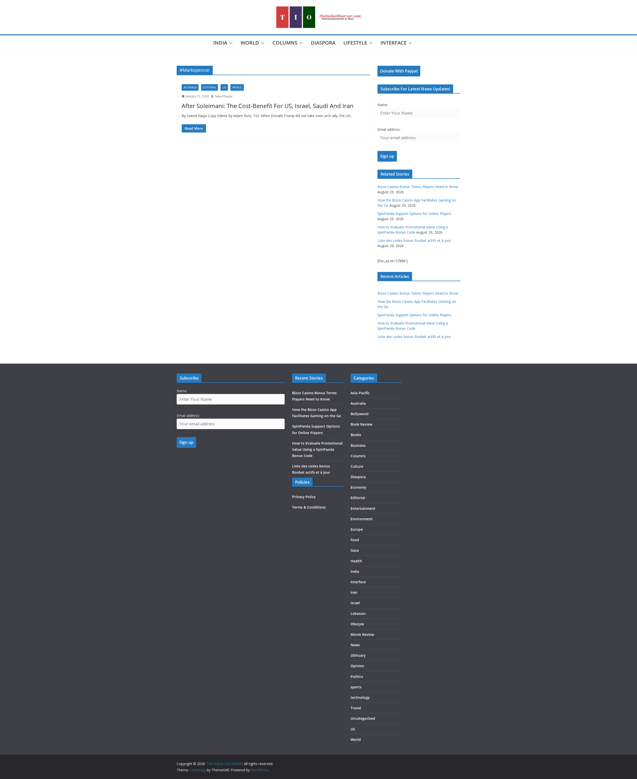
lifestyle (355, 42)
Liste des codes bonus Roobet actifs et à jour (414, 240)
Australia (190, 87)
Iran (354, 592)
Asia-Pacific (360, 392)
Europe (357, 529)
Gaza (355, 550)
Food (355, 539)
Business (358, 445)
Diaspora (323, 42)
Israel (355, 602)
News (355, 645)
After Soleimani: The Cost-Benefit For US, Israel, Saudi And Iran (268, 106)
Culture (357, 466)
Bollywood (360, 413)
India (220, 42)
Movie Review (362, 634)
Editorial (209, 87)
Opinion (357, 665)
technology (360, 697)
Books (356, 434)
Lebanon (358, 613)
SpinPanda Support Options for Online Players (414, 213)
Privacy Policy (304, 496)
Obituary (358, 655)
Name (382, 104)
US (224, 87)
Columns (284, 42)
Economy (358, 487)
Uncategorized (363, 718)
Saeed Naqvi (223, 96)
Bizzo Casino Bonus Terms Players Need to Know (417, 186)
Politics (357, 676)
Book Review (361, 424)
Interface (393, 42)
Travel (356, 708)
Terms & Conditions (309, 507)
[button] (230, 43)
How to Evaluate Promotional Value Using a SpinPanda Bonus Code (317, 449)
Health (356, 561)
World (250, 42)
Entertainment (363, 508)
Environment (362, 519)
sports (356, 687)
